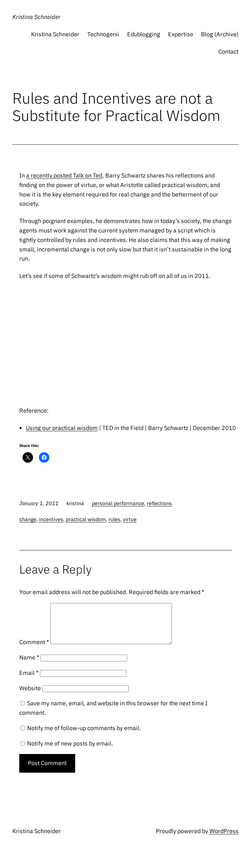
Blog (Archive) (220, 34)
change (27, 519)
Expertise (180, 34)
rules (114, 519)
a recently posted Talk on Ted (64, 175)
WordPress (224, 831)
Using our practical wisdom (62, 428)
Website (30, 688)
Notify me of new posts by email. (70, 743)
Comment (34, 642)
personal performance (118, 503)
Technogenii (103, 34)
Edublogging (143, 34)
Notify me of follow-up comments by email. (84, 728)
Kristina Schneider (36, 17)
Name (29, 657)
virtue (130, 519)
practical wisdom (86, 519)
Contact (228, 51)
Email (29, 673)
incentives (51, 519)
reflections (159, 503)
